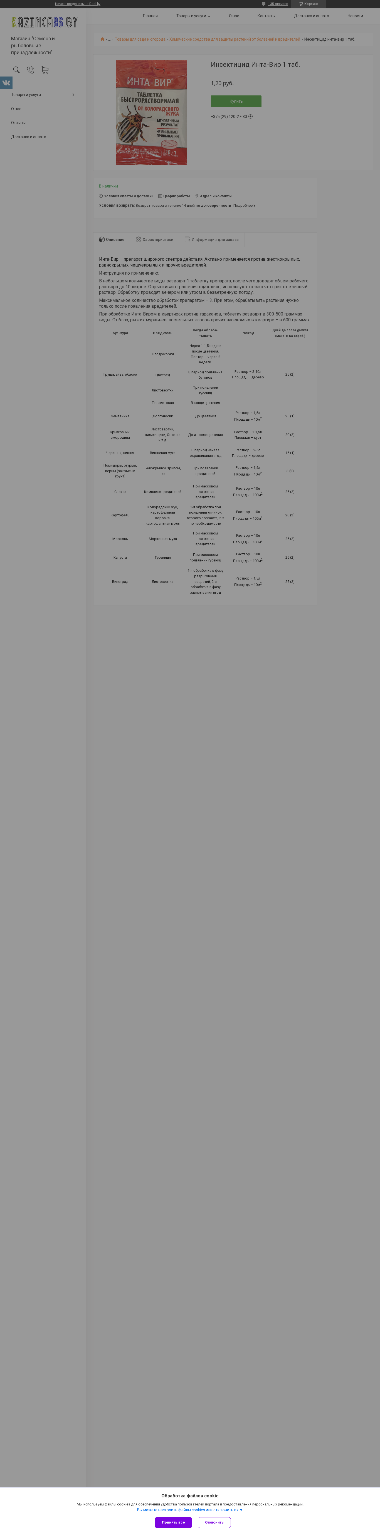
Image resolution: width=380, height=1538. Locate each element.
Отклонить (214, 1522)
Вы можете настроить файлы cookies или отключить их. (188, 1510)
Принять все (173, 1522)
